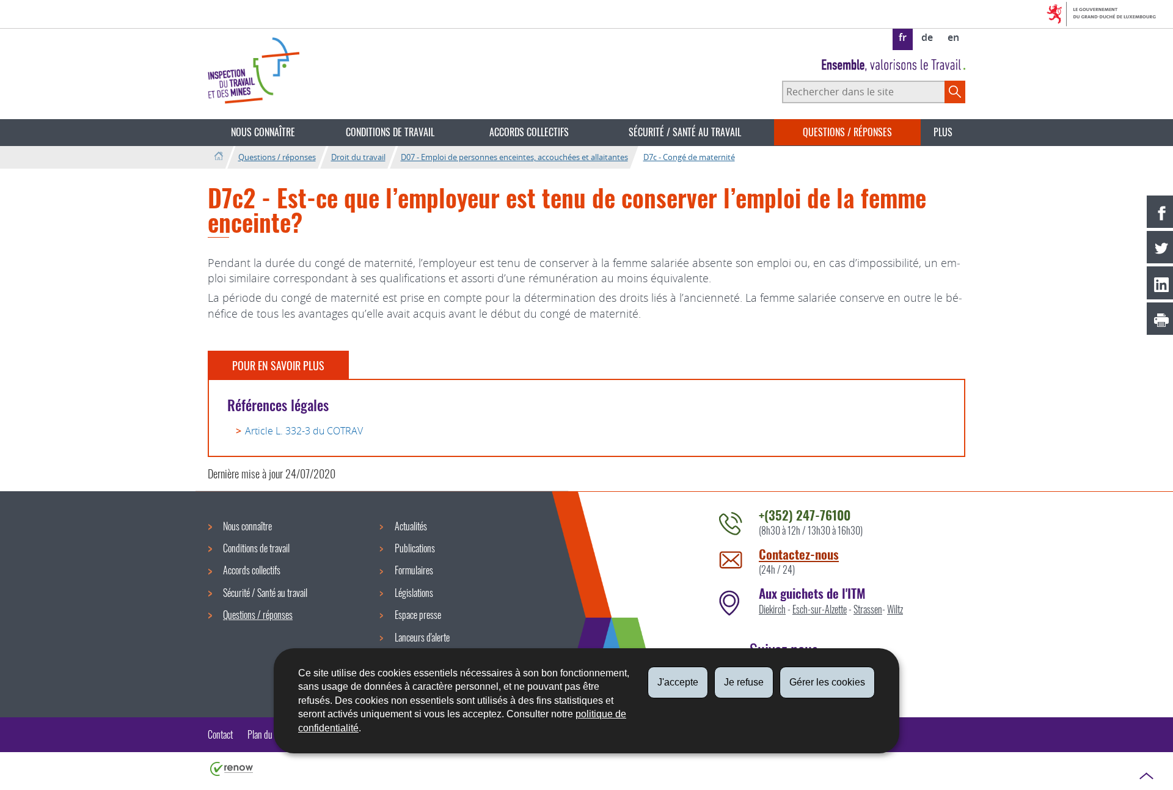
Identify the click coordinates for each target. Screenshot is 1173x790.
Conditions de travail (390, 132)
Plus (943, 132)
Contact (220, 734)
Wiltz (895, 609)
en (953, 37)
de (927, 37)
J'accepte (677, 682)
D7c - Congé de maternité (689, 157)
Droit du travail (358, 157)
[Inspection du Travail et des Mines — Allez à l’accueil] (253, 70)
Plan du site (266, 734)
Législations (414, 592)
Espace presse (418, 614)
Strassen (867, 609)
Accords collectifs (529, 132)
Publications (415, 548)
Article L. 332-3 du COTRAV (304, 430)
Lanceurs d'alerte (422, 637)
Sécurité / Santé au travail (685, 132)
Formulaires (414, 570)
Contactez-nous (799, 553)
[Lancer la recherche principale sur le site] (955, 92)
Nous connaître (263, 132)
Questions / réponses (847, 132)
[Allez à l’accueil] (218, 157)
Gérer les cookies (827, 682)
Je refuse (744, 682)
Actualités (411, 526)
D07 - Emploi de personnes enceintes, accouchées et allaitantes (514, 157)
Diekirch (772, 609)
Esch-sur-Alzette (819, 609)
